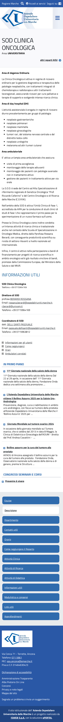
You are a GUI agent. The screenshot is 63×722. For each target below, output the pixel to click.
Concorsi (6, 686)
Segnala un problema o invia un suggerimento (26, 699)
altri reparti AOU (48, 60)
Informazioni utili (13, 587)
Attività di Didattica (14, 578)
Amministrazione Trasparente (17, 678)
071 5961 (17, 657)
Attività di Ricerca (13, 568)
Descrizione (11, 510)
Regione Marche (10, 3)
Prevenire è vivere (14, 481)
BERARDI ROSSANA (20, 299)
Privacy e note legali (12, 689)
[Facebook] (60, 3)
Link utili (9, 607)
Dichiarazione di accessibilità (16, 672)
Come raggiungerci (15, 346)
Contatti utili (11, 530)
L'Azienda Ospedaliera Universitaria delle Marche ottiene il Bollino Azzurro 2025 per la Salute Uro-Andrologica (30, 398)
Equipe (7, 500)
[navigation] (57, 18)
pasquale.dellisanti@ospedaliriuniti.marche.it (32, 328)
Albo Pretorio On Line (13, 682)
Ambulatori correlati (15, 353)
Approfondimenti (13, 616)
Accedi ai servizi (37, 3)
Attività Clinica (12, 559)
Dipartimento (11, 520)
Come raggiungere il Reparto (19, 549)
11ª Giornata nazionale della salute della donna (32, 371)
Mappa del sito (9, 693)
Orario (7, 539)
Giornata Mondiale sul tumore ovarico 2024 (30, 424)
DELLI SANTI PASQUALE (19, 324)
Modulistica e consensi (16, 597)
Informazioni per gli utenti (18, 342)
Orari (8, 350)
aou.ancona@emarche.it (19, 661)
